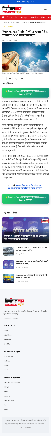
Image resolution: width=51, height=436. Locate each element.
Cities (17, 22)
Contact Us (7, 339)
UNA (5, 405)
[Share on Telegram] (22, 78)
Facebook (7, 319)
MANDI (6, 409)
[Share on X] (16, 78)
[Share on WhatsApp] (4, 78)
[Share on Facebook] (10, 78)
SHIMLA (24, 22)
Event (6, 414)
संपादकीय (34, 17)
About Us (7, 344)
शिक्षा (43, 17)
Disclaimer (7, 361)
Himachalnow (7, 22)
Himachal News (9, 400)
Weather (11, 27)
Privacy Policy (8, 356)
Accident (7, 396)
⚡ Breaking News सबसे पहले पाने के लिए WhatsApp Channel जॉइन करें (25, 93)
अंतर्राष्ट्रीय (24, 17)
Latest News (8, 335)
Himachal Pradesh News (12, 382)
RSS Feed (7, 370)
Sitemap (6, 365)
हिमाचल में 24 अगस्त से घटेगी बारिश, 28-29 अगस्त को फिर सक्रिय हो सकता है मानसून (25, 187)
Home (6, 330)
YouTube (15, 319)
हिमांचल (9, 17)
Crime (6, 391)
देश (16, 17)
